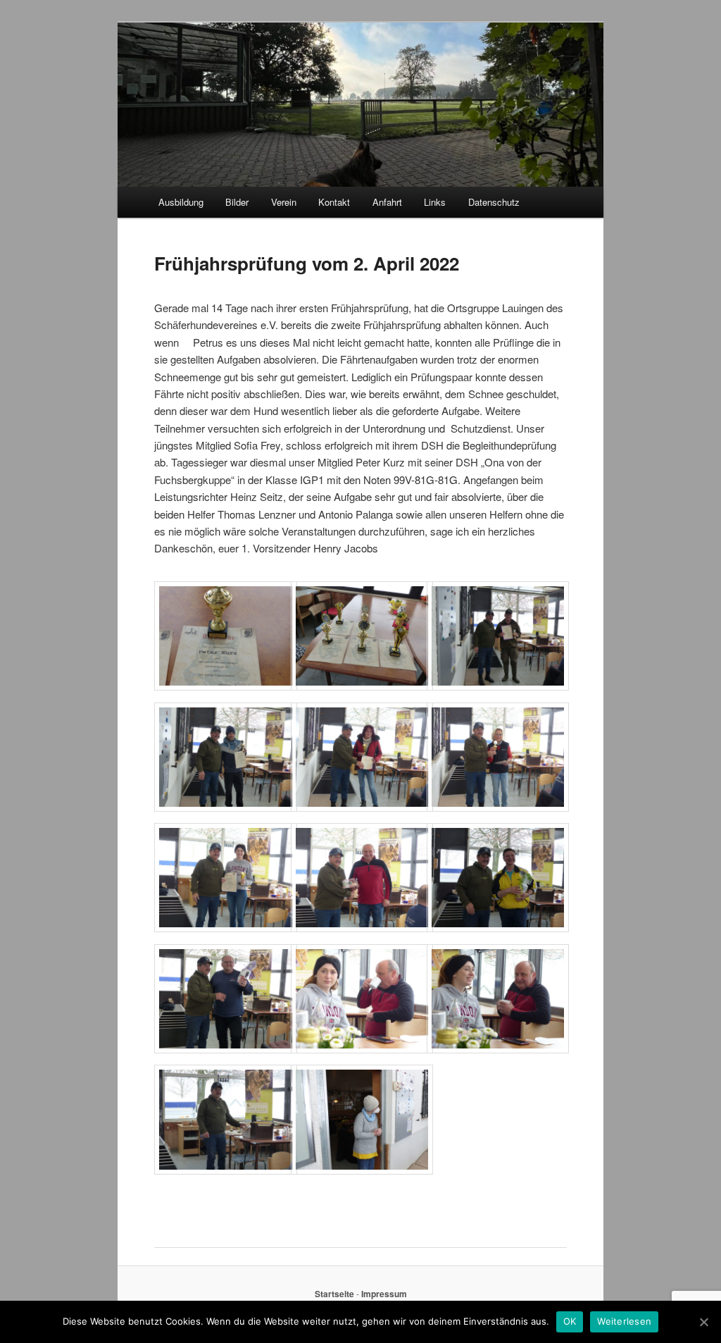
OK (570, 1321)
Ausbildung (180, 202)
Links (435, 202)
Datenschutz (494, 202)
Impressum (384, 1293)
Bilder (237, 202)
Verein (283, 202)
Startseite (334, 1293)
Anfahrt (387, 202)
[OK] (703, 1322)
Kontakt (334, 202)
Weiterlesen (624, 1321)
